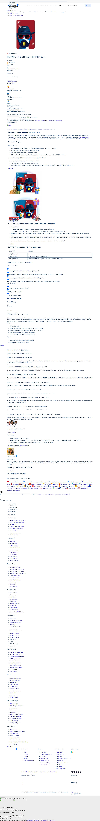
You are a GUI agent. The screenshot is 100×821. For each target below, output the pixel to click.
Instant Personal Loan (15, 567)
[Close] (1, 796)
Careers (26, 754)
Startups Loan (13, 605)
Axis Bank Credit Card (15, 548)
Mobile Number (23, 117)
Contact (26, 756)
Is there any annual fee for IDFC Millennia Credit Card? (24, 390)
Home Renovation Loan (15, 622)
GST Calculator (13, 669)
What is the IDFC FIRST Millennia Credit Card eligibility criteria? (27, 367)
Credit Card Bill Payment (46, 762)
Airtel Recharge (13, 708)
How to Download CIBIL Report (17, 731)
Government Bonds (14, 684)
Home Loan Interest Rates (16, 620)
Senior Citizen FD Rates (15, 663)
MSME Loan (13, 597)
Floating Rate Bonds (14, 688)
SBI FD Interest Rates (15, 654)
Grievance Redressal (29, 760)
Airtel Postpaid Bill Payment (16, 714)
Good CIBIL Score (14, 733)
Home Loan (12, 618)
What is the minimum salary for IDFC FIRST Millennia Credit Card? (28, 397)
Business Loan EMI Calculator (17, 612)
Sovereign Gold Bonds (15, 680)
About (25, 752)
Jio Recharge (13, 710)
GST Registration (14, 609)
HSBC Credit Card (14, 552)
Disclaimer (42, 771)
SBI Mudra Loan (13, 599)
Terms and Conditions (24, 445)
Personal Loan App (14, 577)
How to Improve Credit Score (17, 526)
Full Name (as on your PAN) (18, 810)
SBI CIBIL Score (13, 524)
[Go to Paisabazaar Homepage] (13, 5)
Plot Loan (12, 624)
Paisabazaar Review (12, 81)
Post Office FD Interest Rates (17, 656)
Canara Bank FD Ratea (15, 665)
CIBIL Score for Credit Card (16, 528)
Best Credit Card (13, 558)
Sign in (87, 5)
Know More (10, 80)
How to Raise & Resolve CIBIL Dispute (19, 742)
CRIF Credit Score (14, 535)
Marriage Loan (13, 586)
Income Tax (60, 766)
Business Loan (13, 592)
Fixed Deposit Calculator (15, 661)
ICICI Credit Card (13, 550)
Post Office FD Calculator (16, 667)
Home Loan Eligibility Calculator (17, 631)
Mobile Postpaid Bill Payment (17, 706)
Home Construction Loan (16, 627)
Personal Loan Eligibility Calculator (18, 573)
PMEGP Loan (13, 601)
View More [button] (10, 168)
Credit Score (13, 518)
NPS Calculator (13, 671)
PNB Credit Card (13, 554)
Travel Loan (12, 584)
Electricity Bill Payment (15, 722)
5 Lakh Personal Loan (15, 580)
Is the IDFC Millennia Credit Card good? (19, 358)
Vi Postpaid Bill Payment (15, 718)
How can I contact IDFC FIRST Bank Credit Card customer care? (27, 406)
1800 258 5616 (12, 10)
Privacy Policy (59, 120)
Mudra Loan (13, 595)
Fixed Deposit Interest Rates (16, 652)
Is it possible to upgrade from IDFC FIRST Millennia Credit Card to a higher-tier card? (34, 414)
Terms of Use (51, 120)
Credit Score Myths (14, 735)
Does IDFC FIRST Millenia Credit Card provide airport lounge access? (28, 382)
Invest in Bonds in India (15, 678)
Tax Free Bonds (13, 686)
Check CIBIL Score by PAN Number (18, 520)
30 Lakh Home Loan (14, 633)
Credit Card (12, 541)
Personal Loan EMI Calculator (17, 571)
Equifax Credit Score (14, 530)
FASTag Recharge (14, 720)
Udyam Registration (14, 607)
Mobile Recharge (14, 703)
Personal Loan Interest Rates (17, 569)
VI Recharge (12, 712)
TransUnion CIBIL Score (15, 533)
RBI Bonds (12, 695)
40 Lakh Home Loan (14, 635)
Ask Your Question (11, 432)
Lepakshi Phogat (15, 110)
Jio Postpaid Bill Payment (16, 716)
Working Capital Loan (15, 603)
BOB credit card (13, 556)
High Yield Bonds (14, 697)
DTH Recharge (13, 744)
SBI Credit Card (13, 543)
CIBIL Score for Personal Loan (17, 522)
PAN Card (59, 756)
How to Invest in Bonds (15, 691)
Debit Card (59, 752)
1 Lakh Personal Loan (15, 575)
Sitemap (55, 771)
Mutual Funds (44, 765)
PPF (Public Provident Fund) (63, 758)
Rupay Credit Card (14, 560)
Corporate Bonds (14, 682)
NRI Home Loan (13, 629)
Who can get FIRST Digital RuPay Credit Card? (21, 374)
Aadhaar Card (60, 754)
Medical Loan (13, 582)
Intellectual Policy (49, 771)
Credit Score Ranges (14, 737)
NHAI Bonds (13, 693)
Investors (23, 771)
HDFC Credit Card (14, 545)
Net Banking (60, 760)
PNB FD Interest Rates (15, 658)
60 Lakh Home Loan (14, 637)
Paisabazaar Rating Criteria (13, 69)
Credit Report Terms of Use (40, 120)
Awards (26, 758)
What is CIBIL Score (14, 729)
